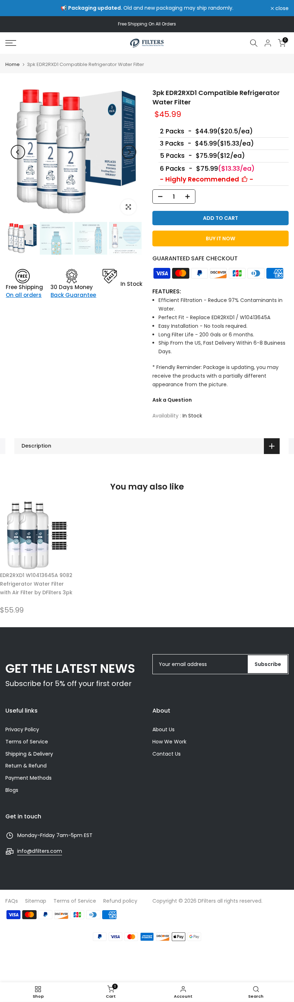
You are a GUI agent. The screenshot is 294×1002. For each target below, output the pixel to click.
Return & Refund (26, 765)
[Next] (129, 152)
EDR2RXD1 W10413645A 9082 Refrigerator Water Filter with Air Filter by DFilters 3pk (36, 584)
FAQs (11, 900)
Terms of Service (26, 741)
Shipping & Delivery (29, 753)
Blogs (11, 790)
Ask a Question (172, 399)
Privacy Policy (22, 729)
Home (12, 64)
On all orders (24, 295)
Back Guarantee (73, 295)
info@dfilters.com (39, 851)
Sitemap (35, 900)
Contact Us (166, 753)
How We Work (169, 741)
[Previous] (18, 152)
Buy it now (220, 238)
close (16, 8)
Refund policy (120, 900)
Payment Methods (28, 777)
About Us (163, 729)
